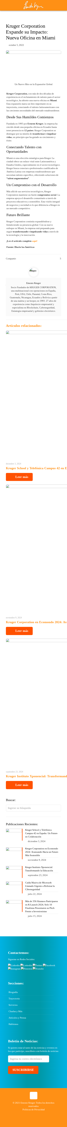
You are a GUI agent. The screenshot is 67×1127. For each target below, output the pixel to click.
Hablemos (13, 1024)
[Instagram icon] (39, 1114)
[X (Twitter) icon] (24, 1114)
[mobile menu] (62, 5)
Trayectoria (14, 998)
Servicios (13, 1005)
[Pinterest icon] (35, 1114)
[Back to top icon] (33, 1095)
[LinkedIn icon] (31, 1114)
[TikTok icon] (46, 1114)
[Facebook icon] (20, 1114)
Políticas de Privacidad (34, 1109)
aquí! (34, 241)
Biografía (13, 992)
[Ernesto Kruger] (33, 5)
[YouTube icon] (28, 1114)
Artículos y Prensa (17, 1017)
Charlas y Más (15, 1011)
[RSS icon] (43, 1114)
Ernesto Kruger (33, 283)
